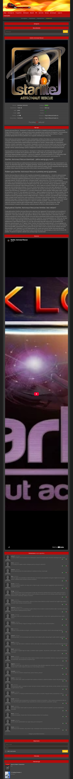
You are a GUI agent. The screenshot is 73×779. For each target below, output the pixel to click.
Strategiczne (11, 12)
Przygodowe (19, 12)
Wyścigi (47, 12)
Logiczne (60, 12)
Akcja (5, 12)
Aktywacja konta (40, 18)
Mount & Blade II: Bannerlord (17, 764)
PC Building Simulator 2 (16, 772)
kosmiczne (25, 105)
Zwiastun (36, 236)
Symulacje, (20, 105)
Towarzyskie (7, 15)
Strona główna (24, 18)
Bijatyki (32, 12)
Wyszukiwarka (32, 18)
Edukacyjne (26, 12)
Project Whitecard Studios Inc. (52, 115)
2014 (21, 118)
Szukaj (65, 31)
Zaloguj (65, 751)
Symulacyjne (53, 12)
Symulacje (13, 774)
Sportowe (41, 12)
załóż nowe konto (11, 751)
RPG (36, 12)
